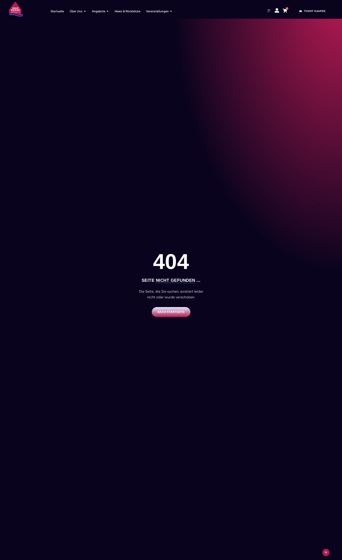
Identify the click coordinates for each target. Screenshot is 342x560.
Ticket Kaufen (314, 11)
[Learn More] (326, 552)
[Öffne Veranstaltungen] (171, 11)
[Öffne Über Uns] (84, 11)
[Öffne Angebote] (107, 11)
